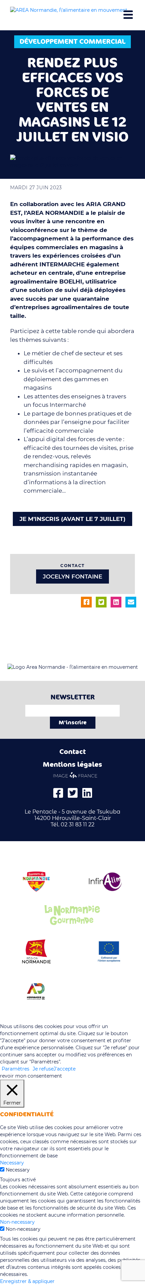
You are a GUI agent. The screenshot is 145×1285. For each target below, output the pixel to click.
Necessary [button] (12, 1163)
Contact (72, 752)
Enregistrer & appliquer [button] (27, 1281)
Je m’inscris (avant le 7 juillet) (72, 519)
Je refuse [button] (43, 1069)
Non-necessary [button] (17, 1222)
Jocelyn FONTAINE (72, 576)
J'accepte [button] (65, 1069)
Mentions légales (72, 764)
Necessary (18, 1170)
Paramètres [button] (15, 1069)
